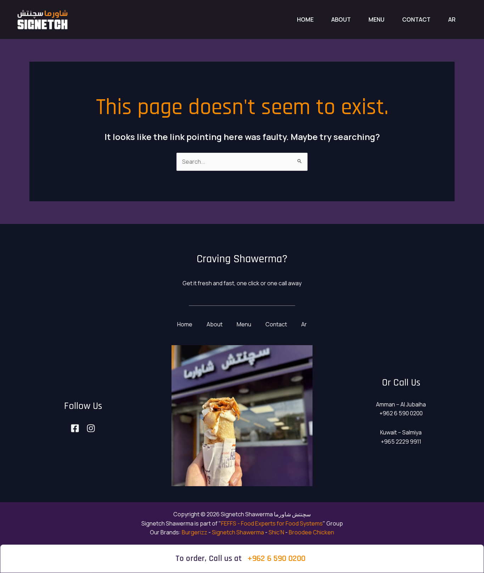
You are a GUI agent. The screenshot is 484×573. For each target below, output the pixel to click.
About (341, 19)
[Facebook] (75, 428)
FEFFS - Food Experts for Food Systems (272, 523)
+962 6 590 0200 (276, 558)
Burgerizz (194, 532)
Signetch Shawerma (238, 532)
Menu (376, 19)
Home (305, 19)
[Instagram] (90, 428)
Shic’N (276, 532)
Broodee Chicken (311, 532)
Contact (416, 19)
